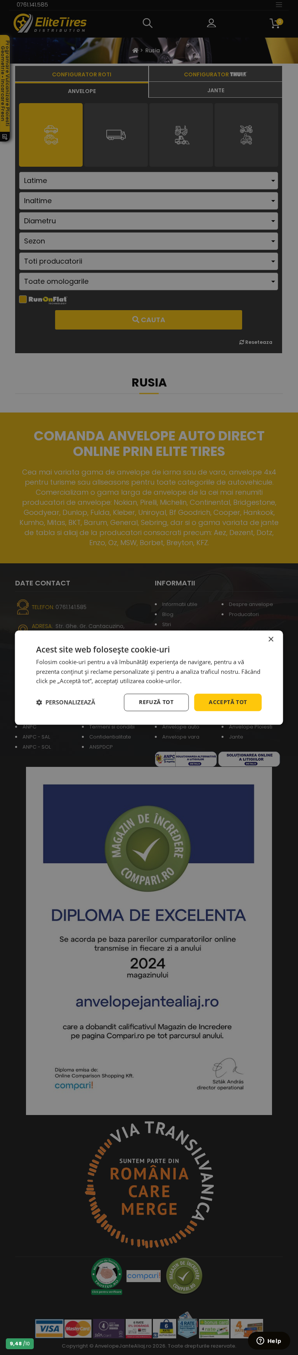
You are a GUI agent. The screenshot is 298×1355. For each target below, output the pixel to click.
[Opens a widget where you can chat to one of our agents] (269, 1341)
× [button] (271, 639)
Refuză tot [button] (156, 702)
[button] (65, 702)
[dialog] (149, 677)
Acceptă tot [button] (228, 702)
